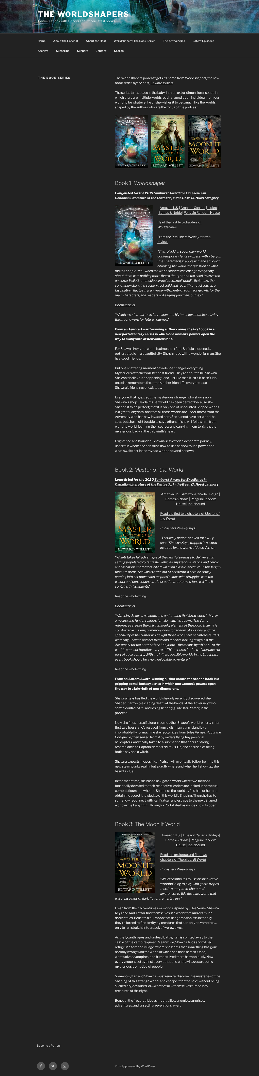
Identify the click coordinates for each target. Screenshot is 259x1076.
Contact (101, 50)
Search (119, 50)
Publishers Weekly (185, 237)
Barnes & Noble (170, 213)
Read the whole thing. (131, 596)
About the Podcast (65, 41)
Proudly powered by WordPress (135, 1066)
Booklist (121, 606)
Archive (43, 50)
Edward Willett (162, 83)
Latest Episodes (203, 41)
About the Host (96, 41)
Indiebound (196, 504)
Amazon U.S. (169, 208)
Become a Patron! (48, 1045)
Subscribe (62, 50)
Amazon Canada (192, 208)
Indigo (212, 208)
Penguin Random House (202, 213)
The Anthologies (174, 41)
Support (82, 50)
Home (42, 41)
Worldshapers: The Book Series (134, 41)
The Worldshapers (83, 14)
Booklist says (125, 305)
